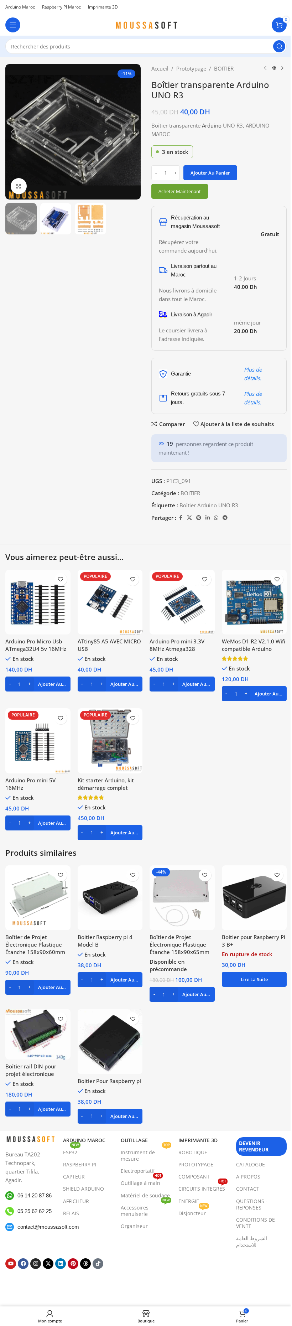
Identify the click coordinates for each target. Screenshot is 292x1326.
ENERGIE (188, 1201)
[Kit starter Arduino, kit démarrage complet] (110, 740)
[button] (12, 132)
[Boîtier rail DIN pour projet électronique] (38, 1034)
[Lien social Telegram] (225, 518)
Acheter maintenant (179, 191)
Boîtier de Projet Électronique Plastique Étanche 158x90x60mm (35, 944)
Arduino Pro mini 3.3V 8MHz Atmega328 (177, 645)
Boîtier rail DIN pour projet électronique (30, 1070)
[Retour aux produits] (274, 68)
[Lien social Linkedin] (207, 518)
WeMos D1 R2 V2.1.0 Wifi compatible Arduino (253, 645)
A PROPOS (248, 1176)
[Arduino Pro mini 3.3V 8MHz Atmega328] (182, 602)
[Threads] (85, 1263)
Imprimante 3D (198, 1140)
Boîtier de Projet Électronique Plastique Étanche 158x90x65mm (179, 944)
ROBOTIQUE (192, 1152)
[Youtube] (10, 1263)
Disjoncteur (193, 1212)
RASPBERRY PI (79, 1164)
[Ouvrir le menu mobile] (13, 25)
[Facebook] (23, 1263)
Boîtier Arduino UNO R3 (208, 505)
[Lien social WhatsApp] (216, 518)
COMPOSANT (194, 1176)
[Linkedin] (60, 1263)
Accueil (159, 68)
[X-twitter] (48, 1263)
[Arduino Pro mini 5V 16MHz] (38, 740)
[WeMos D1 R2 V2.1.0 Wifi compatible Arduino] (254, 602)
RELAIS (71, 1213)
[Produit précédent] (265, 68)
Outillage (134, 1140)
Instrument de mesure (145, 1154)
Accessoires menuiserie (145, 1209)
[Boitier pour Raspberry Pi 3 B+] (254, 898)
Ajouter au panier (210, 173)
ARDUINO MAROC (84, 1140)
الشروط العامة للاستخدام (251, 1241)
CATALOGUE (250, 1164)
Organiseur (134, 1226)
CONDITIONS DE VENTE (255, 1222)
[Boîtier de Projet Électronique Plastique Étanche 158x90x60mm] (38, 898)
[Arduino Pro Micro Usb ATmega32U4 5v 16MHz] (38, 602)
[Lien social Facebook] (180, 518)
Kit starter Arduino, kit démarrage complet (106, 784)
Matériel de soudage (145, 1195)
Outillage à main (141, 1181)
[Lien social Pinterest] (198, 518)
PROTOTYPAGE (195, 1164)
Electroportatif (138, 1170)
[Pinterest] (73, 1263)
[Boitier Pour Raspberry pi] (110, 1041)
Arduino (211, 125)
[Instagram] (35, 1263)
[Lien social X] (189, 518)
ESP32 (71, 1151)
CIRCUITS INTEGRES (202, 1187)
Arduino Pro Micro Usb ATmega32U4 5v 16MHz (35, 645)
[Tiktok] (98, 1263)
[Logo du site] (146, 24)
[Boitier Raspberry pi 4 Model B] (110, 898)
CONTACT (247, 1188)
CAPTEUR (74, 1176)
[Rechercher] (279, 46)
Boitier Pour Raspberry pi (109, 1080)
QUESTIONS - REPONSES (251, 1204)
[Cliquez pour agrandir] (19, 186)
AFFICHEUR (76, 1201)
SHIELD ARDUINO (83, 1188)
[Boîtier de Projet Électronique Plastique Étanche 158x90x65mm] (182, 898)
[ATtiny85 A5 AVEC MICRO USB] (110, 602)
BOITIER (224, 68)
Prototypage (191, 68)
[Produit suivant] (282, 68)
